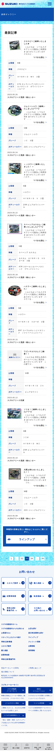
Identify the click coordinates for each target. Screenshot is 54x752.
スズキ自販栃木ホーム (9, 624)
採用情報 (31, 650)
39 (42, 558)
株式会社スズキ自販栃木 (27, 4)
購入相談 (4, 650)
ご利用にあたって (34, 668)
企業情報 (31, 646)
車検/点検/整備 (6, 642)
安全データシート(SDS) (10, 668)
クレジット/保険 (34, 642)
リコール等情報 (39, 703)
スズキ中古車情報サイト (12, 715)
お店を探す (32, 628)
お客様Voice (5, 633)
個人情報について (7, 672)
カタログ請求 (6, 646)
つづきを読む (39, 57)
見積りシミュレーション (39, 690)
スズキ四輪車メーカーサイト (12, 690)
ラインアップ (33, 637)
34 (32, 558)
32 (22, 558)
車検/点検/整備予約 (8, 659)
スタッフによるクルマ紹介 (11, 637)
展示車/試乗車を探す (35, 633)
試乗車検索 (5, 655)
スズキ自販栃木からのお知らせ (12, 628)
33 (27, 558)
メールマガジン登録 (12, 703)
